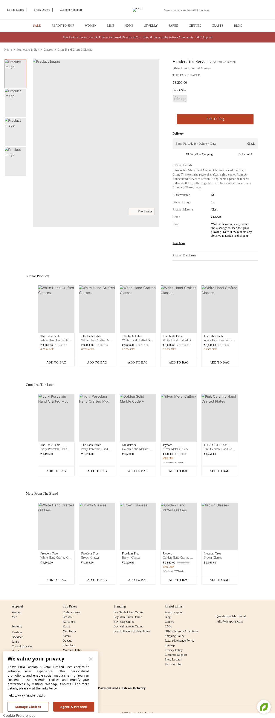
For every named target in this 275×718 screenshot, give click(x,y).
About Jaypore (173, 612)
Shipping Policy (174, 636)
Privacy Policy (17, 695)
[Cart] (247, 10)
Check (251, 143)
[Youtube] (243, 606)
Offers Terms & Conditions (181, 631)
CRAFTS (217, 25)
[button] (225, 10)
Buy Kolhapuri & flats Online (132, 631)
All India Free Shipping (199, 154)
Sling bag (68, 645)
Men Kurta (69, 631)
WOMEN (90, 25)
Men (14, 617)
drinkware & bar (28, 49)
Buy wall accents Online (128, 626)
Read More (179, 243)
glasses (48, 49)
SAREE (173, 25)
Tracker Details (36, 695)
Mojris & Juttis (72, 650)
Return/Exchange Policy (179, 640)
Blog (168, 617)
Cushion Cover (72, 612)
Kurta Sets (69, 621)
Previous (34, 311)
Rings (15, 641)
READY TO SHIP (63, 25)
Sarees (66, 636)
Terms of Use (173, 664)
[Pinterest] (251, 606)
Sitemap (170, 645)
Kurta (66, 626)
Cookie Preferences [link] (19, 715)
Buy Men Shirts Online (128, 617)
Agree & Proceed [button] (73, 707)
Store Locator (173, 659)
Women (16, 612)
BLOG (238, 25)
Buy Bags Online (124, 621)
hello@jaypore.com (229, 621)
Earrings (17, 632)
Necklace (17, 637)
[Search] (214, 10)
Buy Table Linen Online (128, 612)
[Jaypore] (137, 10)
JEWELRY (151, 25)
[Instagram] (218, 606)
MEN (110, 25)
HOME (129, 25)
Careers (169, 621)
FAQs (168, 626)
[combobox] (188, 10)
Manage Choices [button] (28, 707)
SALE (37, 25)
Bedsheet (68, 617)
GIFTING (195, 25)
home (8, 49)
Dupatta (67, 640)
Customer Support (176, 654)
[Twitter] (234, 606)
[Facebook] (226, 606)
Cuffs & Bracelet (22, 646)
